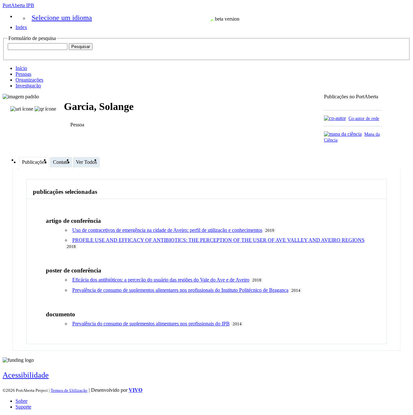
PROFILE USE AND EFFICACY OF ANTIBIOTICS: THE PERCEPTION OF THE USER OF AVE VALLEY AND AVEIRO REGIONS (218, 240)
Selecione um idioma (62, 18)
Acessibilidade (26, 375)
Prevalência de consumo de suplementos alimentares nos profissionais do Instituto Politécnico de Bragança (180, 290)
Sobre (21, 401)
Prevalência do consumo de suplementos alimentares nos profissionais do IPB (151, 323)
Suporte (23, 407)
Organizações (29, 80)
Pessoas (23, 74)
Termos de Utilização (69, 390)
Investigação (28, 85)
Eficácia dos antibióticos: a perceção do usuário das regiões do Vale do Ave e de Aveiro (160, 279)
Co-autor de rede (363, 118)
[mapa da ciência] (343, 134)
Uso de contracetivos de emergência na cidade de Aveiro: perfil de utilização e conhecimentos (167, 230)
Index (21, 27)
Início (21, 68)
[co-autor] (335, 118)
